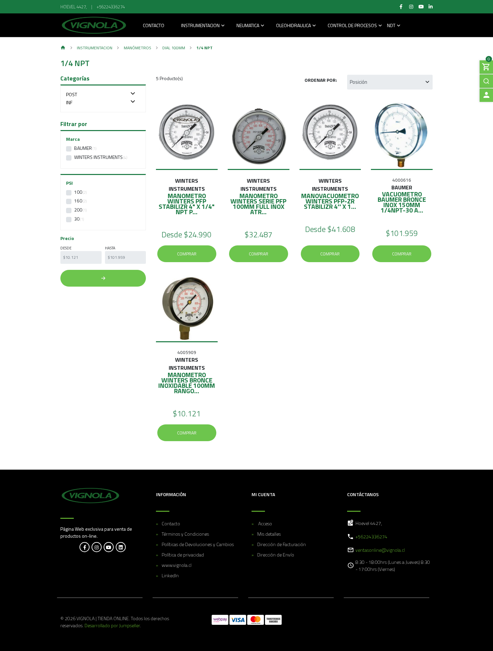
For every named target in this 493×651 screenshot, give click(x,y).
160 (78, 200)
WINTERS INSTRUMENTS (98, 157)
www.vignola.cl (176, 565)
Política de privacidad (183, 554)
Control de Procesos (352, 26)
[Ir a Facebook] (401, 6)
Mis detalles (269, 533)
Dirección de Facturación (281, 544)
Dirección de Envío (275, 554)
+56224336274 (111, 6)
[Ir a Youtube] (422, 6)
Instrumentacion (200, 26)
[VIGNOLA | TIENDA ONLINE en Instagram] (97, 547)
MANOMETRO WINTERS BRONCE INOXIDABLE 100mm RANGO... (186, 383)
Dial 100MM (173, 48)
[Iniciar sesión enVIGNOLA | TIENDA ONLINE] (486, 95)
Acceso (264, 523)
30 (76, 218)
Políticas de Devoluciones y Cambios (198, 544)
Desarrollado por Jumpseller (112, 625)
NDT (391, 26)
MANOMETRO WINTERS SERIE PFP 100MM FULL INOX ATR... (258, 204)
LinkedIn (170, 575)
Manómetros (137, 48)
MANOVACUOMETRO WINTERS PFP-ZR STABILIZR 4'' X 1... (330, 201)
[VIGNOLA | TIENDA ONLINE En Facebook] (84, 547)
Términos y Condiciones (185, 533)
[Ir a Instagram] (411, 6)
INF (69, 102)
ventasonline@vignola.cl (380, 549)
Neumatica (247, 26)
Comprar (187, 253)
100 (78, 191)
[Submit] (486, 81)
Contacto (153, 26)
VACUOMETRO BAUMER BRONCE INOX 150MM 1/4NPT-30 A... (402, 202)
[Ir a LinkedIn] (431, 6)
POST (71, 94)
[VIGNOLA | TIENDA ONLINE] (94, 25)
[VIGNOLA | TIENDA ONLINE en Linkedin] (121, 547)
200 (78, 209)
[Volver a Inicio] (63, 48)
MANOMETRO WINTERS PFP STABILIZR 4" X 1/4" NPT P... (187, 204)
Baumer (83, 148)
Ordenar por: (321, 79)
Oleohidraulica (293, 26)
